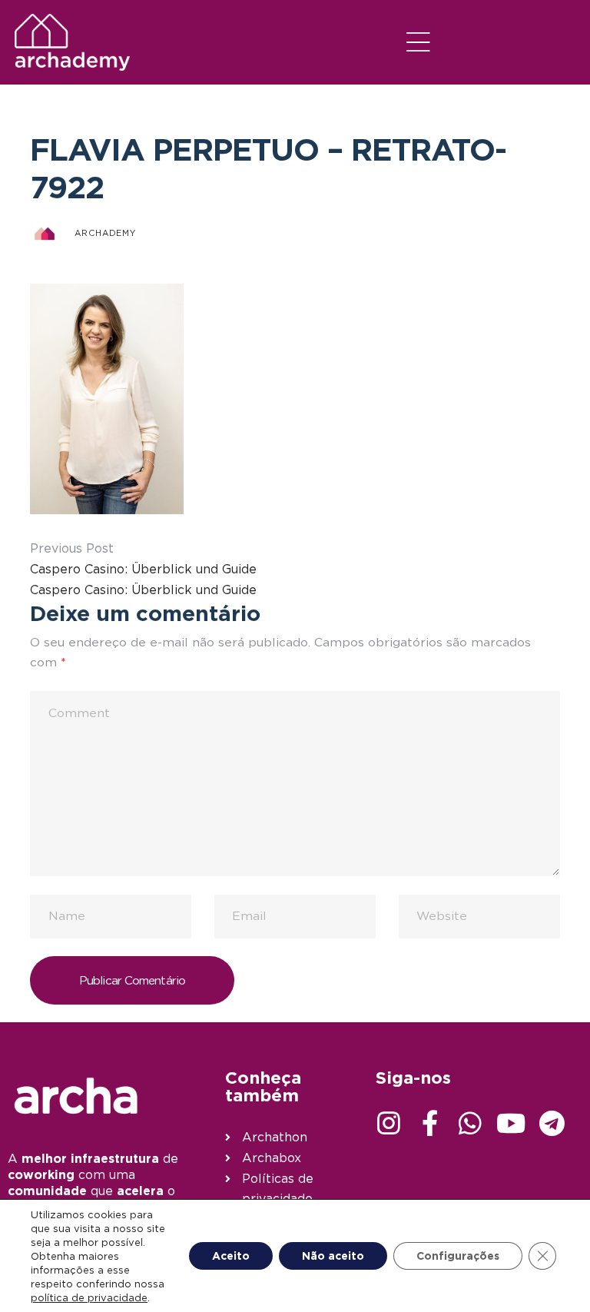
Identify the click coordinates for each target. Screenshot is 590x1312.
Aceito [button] (231, 1255)
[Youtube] (511, 1123)
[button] (419, 42)
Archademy (105, 232)
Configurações (457, 1255)
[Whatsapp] (470, 1123)
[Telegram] (552, 1123)
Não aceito (333, 1255)
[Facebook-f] (429, 1123)
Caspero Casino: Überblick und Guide (143, 569)
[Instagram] (389, 1123)
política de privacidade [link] (89, 1297)
